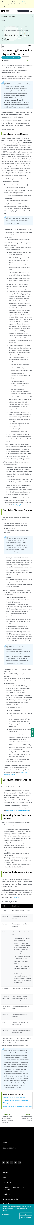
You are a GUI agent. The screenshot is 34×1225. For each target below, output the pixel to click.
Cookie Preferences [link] (10, 1204)
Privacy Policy (6, 1214)
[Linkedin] (15, 1162)
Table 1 (16, 897)
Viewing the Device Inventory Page (14, 1097)
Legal (4, 1177)
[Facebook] (3, 1162)
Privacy (5, 1172)
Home (3, 26)
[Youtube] (19, 1162)
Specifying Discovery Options (22, 505)
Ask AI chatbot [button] (20, 2)
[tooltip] (29, 46)
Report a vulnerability (10, 1199)
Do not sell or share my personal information (14, 1188)
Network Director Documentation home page (17, 1106)
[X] (7, 1162)
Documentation (8, 16)
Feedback (6, 1194)
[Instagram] (11, 1162)
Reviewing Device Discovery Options (17, 810)
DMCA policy (7, 1182)
